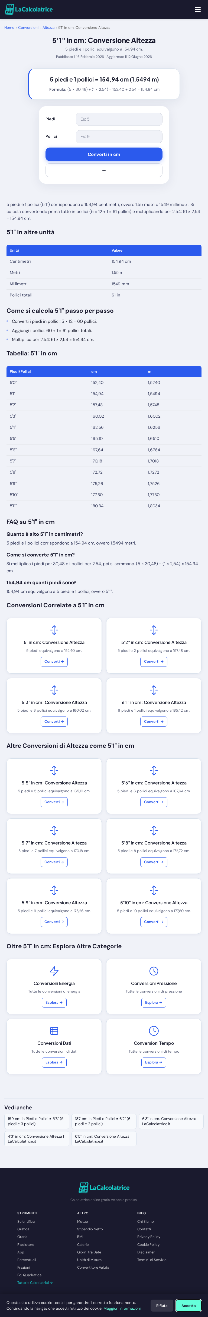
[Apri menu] (198, 9)
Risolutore (25, 1244)
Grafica (23, 1229)
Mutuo (82, 1221)
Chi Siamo (145, 1221)
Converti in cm (104, 154)
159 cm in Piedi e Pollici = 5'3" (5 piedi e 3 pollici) (36, 1121)
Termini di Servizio (152, 1259)
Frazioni (23, 1267)
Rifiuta (162, 1305)
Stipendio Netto (90, 1229)
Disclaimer (146, 1252)
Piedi (50, 119)
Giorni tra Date (89, 1252)
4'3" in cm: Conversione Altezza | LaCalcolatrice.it (36, 1139)
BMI (80, 1236)
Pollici (51, 136)
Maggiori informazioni (122, 1308)
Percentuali (26, 1259)
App (20, 1252)
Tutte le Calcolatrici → (35, 1282)
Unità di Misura (89, 1259)
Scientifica (26, 1221)
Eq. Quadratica (29, 1275)
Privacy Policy (148, 1236)
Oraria (22, 1236)
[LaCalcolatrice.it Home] (28, 9)
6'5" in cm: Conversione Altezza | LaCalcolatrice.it (103, 1139)
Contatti (144, 1229)
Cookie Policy (148, 1244)
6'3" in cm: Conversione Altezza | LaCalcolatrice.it (170, 1121)
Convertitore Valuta (93, 1267)
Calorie (83, 1244)
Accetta (188, 1305)
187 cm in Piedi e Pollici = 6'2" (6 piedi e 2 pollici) (103, 1121)
